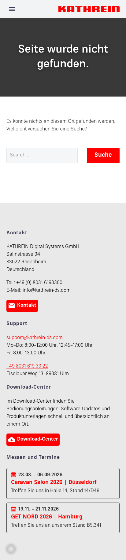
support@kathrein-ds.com (34, 338)
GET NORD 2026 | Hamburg (47, 517)
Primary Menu (11, 9)
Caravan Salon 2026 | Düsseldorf (54, 482)
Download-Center (33, 439)
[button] (11, 549)
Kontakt (22, 305)
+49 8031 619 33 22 (27, 366)
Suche (103, 155)
